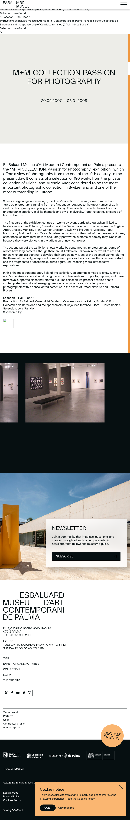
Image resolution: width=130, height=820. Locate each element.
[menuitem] (6, 659)
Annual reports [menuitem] (12, 727)
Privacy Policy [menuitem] (11, 796)
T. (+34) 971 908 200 (17, 635)
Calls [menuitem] (6, 719)
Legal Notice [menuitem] (10, 792)
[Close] (121, 787)
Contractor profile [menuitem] (14, 723)
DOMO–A (17, 810)
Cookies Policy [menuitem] (12, 800)
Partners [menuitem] (8, 716)
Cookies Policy (85, 798)
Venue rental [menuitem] (10, 712)
